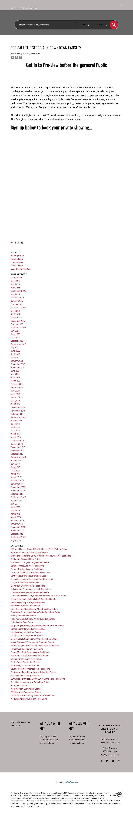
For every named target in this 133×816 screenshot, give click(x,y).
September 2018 (18, 417)
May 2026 (15, 284)
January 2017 (17, 484)
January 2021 (17, 387)
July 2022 (15, 347)
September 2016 (18, 497)
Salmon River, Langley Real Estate (26, 659)
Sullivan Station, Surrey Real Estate (26, 675)
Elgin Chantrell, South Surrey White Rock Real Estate (34, 609)
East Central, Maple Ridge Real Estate (28, 602)
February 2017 (17, 480)
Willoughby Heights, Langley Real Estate (29, 699)
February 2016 (17, 520)
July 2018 (15, 424)
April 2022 (15, 354)
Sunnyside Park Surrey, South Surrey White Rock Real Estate (38, 679)
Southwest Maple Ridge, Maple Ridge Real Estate (33, 672)
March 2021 (16, 381)
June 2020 (15, 394)
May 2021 (15, 374)
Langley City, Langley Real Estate (26, 632)
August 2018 (16, 420)
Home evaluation (76, 739)
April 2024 (15, 314)
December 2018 (18, 407)
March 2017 (16, 477)
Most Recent (16, 278)
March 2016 (16, 517)
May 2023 (15, 337)
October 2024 (17, 304)
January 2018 (17, 444)
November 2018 (18, 411)
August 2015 (16, 540)
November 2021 (18, 367)
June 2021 (15, 371)
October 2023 (17, 324)
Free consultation (76, 743)
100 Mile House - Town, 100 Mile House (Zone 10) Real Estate (39, 549)
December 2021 (18, 364)
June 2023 (15, 334)
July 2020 (15, 391)
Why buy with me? (48, 736)
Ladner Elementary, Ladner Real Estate (28, 629)
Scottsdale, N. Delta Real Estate (25, 665)
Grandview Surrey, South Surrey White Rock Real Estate (36, 612)
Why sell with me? (77, 736)
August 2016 (16, 500)
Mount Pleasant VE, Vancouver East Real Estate (32, 642)
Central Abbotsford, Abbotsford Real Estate (30, 572)
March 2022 (16, 357)
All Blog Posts (17, 255)
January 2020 (17, 397)
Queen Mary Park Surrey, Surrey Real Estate (30, 652)
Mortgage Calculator (49, 739)
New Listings (17, 259)
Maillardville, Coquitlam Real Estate (27, 635)
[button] (102, 761)
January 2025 (17, 301)
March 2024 (16, 317)
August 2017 (16, 460)
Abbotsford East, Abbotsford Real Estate (29, 552)
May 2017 (15, 470)
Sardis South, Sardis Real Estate (25, 662)
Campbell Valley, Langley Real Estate (27, 569)
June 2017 (15, 467)
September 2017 (18, 457)
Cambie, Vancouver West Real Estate (27, 566)
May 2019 (15, 401)
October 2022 (17, 341)
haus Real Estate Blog (21, 269)
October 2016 (17, 494)
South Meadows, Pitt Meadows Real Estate (30, 669)
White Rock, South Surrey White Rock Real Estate (33, 695)
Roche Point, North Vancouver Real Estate (29, 655)
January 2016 (17, 524)
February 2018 (17, 440)
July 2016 (15, 504)
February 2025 (17, 297)
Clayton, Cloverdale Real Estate (25, 582)
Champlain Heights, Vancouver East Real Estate (32, 579)
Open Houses (17, 262)
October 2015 (17, 534)
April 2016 (15, 514)
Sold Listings (17, 265)
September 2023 (18, 327)
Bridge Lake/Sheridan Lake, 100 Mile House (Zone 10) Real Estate (41, 556)
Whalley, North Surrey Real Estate (26, 692)
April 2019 (15, 404)
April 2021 (15, 377)
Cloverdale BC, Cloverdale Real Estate (28, 586)
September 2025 (18, 291)
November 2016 (18, 490)
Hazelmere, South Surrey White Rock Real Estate (33, 619)
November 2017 (18, 450)
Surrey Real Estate (19, 685)
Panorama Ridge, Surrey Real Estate (27, 649)
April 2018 (15, 434)
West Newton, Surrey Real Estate (26, 689)
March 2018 (16, 437)
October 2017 (17, 454)
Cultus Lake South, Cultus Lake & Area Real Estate (33, 599)
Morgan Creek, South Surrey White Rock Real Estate (34, 639)
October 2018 (17, 414)
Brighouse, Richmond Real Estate (26, 559)
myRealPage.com (71, 782)
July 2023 (15, 331)
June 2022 (15, 351)
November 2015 (18, 530)
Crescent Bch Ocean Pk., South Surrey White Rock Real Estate (38, 595)
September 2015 (18, 537)
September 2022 (18, 344)
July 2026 (15, 281)
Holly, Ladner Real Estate (22, 622)
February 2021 (17, 384)
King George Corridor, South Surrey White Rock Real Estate (37, 625)
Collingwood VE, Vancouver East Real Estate (31, 589)
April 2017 (15, 474)
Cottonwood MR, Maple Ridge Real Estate (30, 592)
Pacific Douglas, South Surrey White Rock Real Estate (35, 645)
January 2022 (17, 361)
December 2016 (18, 487)
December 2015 (18, 527)
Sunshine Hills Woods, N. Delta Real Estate (30, 682)
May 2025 (15, 294)
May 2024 (15, 311)
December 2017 (18, 447)
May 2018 (15, 430)
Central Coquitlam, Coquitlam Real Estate (29, 576)
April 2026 (15, 288)
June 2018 (15, 427)
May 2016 (15, 510)
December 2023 (18, 321)
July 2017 (15, 464)
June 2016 (15, 507)
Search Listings (47, 743)
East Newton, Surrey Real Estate (25, 605)
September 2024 (18, 307)
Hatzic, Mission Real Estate (23, 615)
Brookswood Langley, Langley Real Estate (30, 562)
